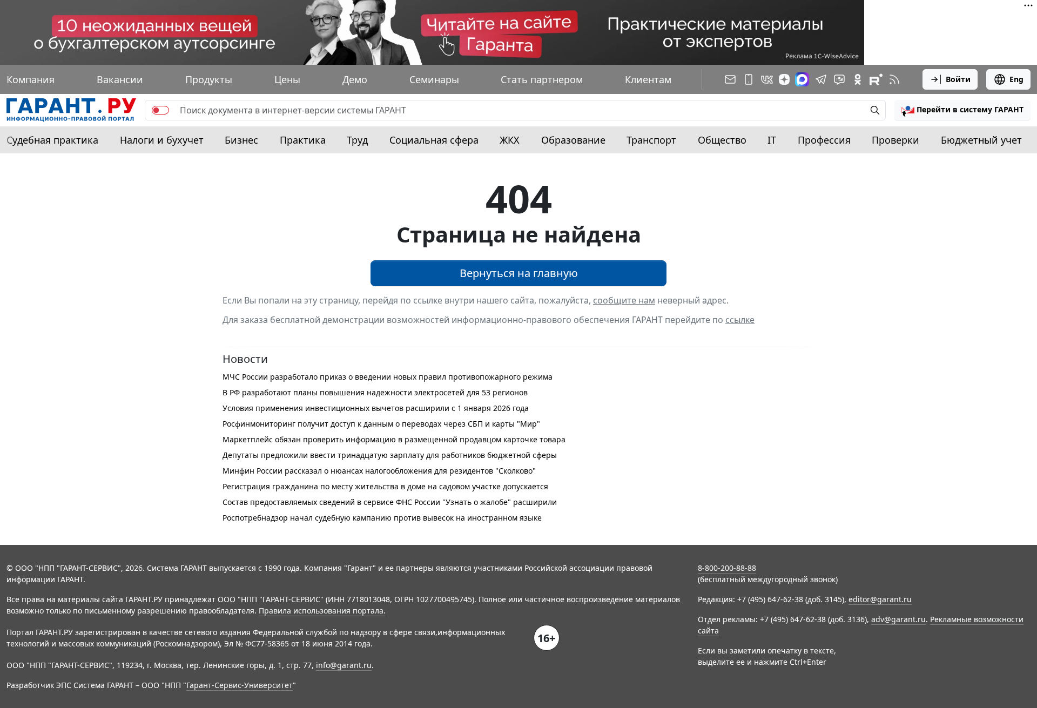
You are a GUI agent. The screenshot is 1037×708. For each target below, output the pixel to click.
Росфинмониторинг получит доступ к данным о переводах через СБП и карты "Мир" (381, 424)
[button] (962, 110)
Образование (573, 139)
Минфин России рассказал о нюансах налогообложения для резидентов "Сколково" (379, 471)
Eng (1016, 79)
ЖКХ (510, 139)
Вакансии (120, 79)
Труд (357, 139)
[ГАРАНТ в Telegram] (820, 79)
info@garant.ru (344, 665)
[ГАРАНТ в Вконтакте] (766, 79)
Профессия (824, 139)
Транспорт (651, 139)
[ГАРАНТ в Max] (802, 79)
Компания (30, 79)
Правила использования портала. (322, 610)
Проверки (895, 139)
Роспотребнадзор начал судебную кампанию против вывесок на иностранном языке (382, 518)
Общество (722, 139)
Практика (303, 139)
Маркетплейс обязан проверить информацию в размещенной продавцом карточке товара (394, 439)
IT (771, 139)
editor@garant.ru (880, 599)
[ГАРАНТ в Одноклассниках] (857, 79)
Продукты (208, 79)
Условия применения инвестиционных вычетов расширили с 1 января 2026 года (376, 408)
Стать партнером (542, 79)
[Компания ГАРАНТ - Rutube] (876, 79)
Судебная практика (52, 139)
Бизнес (241, 139)
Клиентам (648, 79)
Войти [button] (958, 79)
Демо (354, 79)
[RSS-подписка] (894, 79)
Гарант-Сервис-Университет (239, 685)
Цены (287, 79)
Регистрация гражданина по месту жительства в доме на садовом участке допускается (385, 486)
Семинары (434, 79)
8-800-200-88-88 (727, 568)
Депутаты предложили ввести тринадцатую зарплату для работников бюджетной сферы (390, 455)
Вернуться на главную (519, 273)
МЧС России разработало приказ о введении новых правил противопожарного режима (388, 377)
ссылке (740, 320)
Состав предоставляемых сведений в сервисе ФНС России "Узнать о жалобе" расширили (390, 502)
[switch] (160, 110)
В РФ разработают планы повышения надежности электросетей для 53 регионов (375, 392)
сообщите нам (624, 300)
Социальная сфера (434, 139)
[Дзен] (784, 79)
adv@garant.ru (898, 619)
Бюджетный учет (981, 139)
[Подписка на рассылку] (730, 79)
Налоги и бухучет (162, 139)
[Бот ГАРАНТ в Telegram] (839, 79)
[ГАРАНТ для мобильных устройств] (748, 79)
